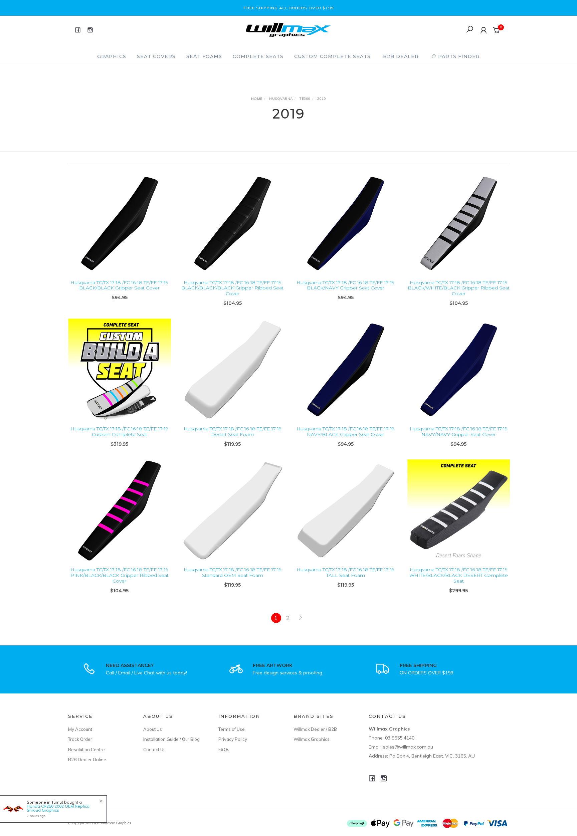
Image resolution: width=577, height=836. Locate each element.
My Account (80, 729)
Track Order (80, 739)
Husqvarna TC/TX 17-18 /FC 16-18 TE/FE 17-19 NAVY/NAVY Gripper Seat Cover (459, 431)
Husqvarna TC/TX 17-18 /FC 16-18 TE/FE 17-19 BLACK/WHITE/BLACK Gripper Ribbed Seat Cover (459, 288)
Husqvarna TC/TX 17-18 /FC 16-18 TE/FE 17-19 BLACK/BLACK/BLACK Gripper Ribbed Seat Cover (232, 288)
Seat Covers (156, 56)
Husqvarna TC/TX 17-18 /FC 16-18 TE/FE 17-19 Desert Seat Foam (232, 431)
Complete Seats (258, 56)
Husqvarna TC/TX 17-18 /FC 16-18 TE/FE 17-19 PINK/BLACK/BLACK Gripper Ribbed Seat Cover (119, 575)
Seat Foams (204, 56)
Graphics (111, 56)
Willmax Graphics (312, 739)
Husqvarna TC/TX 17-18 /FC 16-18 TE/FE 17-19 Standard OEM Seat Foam (232, 572)
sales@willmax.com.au (408, 747)
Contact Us (154, 749)
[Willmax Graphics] (288, 29)
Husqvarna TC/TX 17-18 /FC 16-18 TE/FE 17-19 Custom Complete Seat (119, 431)
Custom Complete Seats (332, 56)
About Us (152, 729)
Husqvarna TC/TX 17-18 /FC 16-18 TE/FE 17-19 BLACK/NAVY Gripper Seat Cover (345, 285)
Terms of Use (231, 729)
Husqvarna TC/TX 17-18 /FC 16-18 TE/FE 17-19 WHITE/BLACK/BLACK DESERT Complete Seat (458, 575)
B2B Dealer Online (87, 759)
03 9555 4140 (399, 738)
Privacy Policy (232, 739)
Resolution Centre (86, 749)
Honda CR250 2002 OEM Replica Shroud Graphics (58, 808)
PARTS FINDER (458, 56)
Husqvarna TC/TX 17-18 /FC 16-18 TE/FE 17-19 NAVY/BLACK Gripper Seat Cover (345, 431)
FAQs (223, 749)
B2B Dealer (401, 56)
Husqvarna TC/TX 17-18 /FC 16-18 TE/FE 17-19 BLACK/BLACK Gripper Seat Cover (119, 285)
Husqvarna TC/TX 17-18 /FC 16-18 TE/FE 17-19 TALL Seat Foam (345, 572)
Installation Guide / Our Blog (171, 739)
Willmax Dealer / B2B (315, 729)
